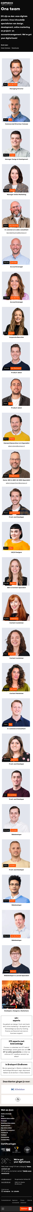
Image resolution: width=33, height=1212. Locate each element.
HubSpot (4, 1135)
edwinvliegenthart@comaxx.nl (16, 483)
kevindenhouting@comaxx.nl (16, 233)
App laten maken (6, 1128)
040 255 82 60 (5, 1182)
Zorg (2, 1116)
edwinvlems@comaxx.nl (16, 446)
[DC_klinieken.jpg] (18, 1089)
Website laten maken (7, 1118)
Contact (24, 1209)
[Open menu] (2, 1209)
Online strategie (6, 1114)
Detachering (5, 1137)
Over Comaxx (5, 48)
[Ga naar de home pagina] (7, 3)
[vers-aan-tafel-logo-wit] (17, 1099)
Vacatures (15, 48)
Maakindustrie (5, 1125)
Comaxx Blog (5, 1139)
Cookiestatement (6, 1200)
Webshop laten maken (8, 1123)
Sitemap (29, 1200)
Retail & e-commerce (7, 1130)
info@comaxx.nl (6, 1179)
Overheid (4, 1121)
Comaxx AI (4, 1132)
